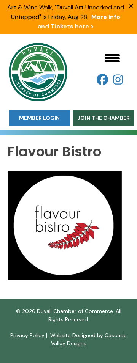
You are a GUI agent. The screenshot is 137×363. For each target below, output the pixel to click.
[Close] (131, 6)
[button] (102, 79)
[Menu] (112, 58)
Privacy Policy (27, 335)
